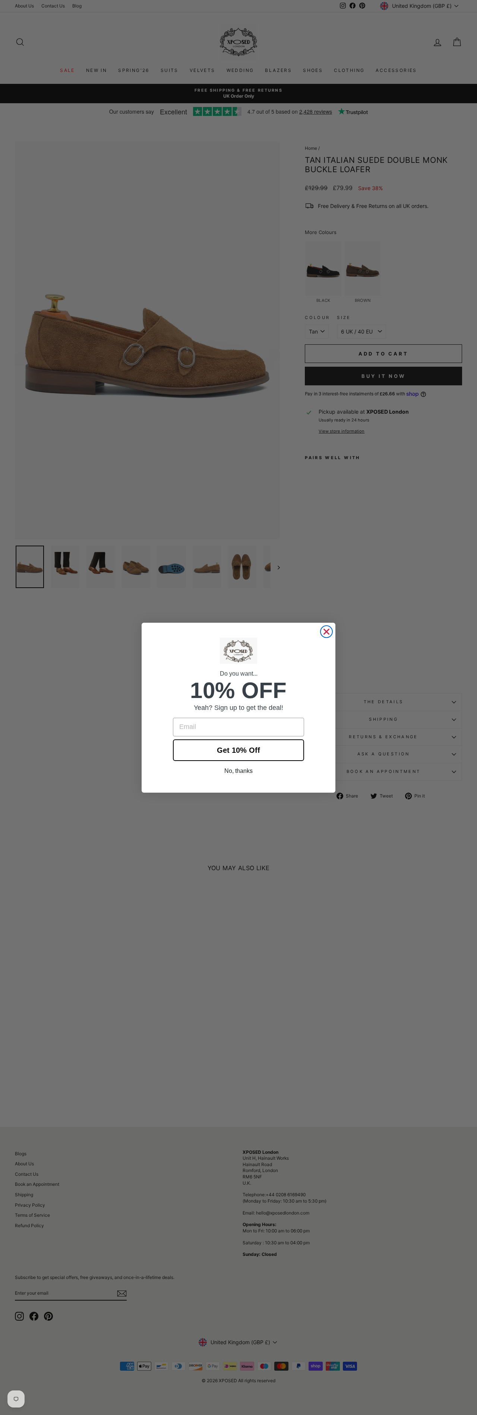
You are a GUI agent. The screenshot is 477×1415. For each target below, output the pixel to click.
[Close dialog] (326, 632)
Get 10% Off (238, 750)
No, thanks (238, 771)
